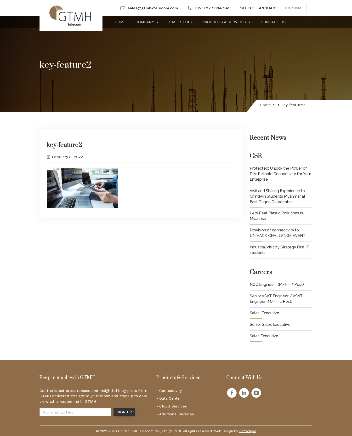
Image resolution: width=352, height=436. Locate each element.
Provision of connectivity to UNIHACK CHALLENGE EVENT (278, 233)
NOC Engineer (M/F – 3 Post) (277, 284)
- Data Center (168, 398)
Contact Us (273, 22)
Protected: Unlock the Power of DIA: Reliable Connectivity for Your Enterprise (280, 174)
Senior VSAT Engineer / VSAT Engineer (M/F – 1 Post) (276, 299)
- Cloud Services (171, 406)
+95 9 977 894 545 (212, 8)
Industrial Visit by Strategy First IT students (279, 250)
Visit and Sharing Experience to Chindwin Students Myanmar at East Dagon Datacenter (277, 196)
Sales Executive (264, 313)
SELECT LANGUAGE (259, 8)
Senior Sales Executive (270, 324)
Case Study (181, 22)
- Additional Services (175, 414)
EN (287, 8)
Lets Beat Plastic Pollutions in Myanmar (276, 216)
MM (297, 8)
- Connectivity (169, 390)
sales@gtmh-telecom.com (153, 8)
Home (120, 22)
